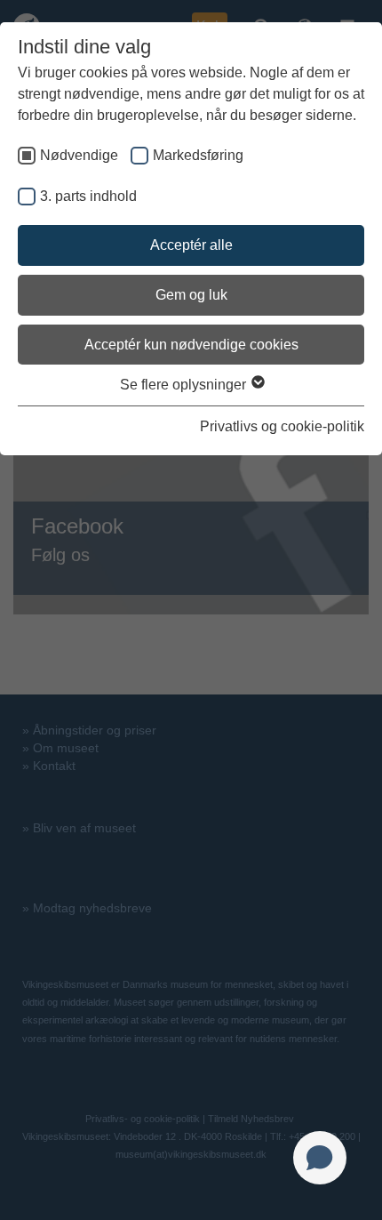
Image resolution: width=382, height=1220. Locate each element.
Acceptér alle (191, 245)
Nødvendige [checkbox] (79, 155)
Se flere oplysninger (185, 384)
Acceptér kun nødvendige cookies (191, 344)
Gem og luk (191, 294)
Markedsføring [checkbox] (198, 155)
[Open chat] (319, 1157)
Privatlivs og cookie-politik (282, 426)
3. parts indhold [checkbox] (88, 196)
